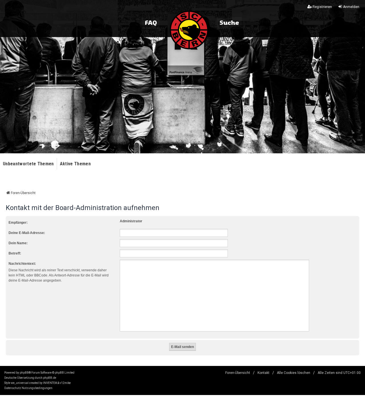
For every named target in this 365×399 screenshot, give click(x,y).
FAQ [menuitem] (151, 23)
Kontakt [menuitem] (263, 373)
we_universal (20, 382)
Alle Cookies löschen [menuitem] (293, 373)
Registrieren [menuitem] (322, 7)
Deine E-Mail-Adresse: (27, 233)
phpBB (24, 372)
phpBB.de (49, 377)
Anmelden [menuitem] (351, 7)
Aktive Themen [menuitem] (75, 163)
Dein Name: (18, 243)
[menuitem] (12, 388)
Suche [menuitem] (229, 23)
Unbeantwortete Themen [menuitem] (28, 163)
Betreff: (15, 253)
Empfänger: (18, 223)
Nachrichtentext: (22, 264)
